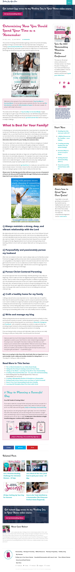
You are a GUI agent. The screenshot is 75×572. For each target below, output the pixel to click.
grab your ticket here (62, 74)
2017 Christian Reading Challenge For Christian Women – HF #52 (12, 475)
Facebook (8, 324)
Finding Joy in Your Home (28, 569)
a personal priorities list (14, 46)
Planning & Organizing (51, 551)
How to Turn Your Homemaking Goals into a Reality (22, 382)
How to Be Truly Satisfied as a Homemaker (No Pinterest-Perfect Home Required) (37, 497)
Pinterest (36, 322)
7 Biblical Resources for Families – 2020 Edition (64, 138)
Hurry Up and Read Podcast (23, 560)
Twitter (26, 565)
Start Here (18, 563)
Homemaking (18, 551)
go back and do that (32, 117)
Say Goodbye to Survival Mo (30, 112)
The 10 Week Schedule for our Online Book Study (21, 367)
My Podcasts (19, 554)
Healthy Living (62, 551)
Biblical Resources (40, 551)
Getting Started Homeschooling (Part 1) (63, 159)
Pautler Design (48, 569)
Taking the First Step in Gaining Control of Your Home (22, 369)
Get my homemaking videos (12, 14)
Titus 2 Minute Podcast (64, 557)
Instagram (43, 322)
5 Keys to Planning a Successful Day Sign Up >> (25, 437)
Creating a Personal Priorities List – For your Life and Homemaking (26, 373)
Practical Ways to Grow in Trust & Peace (63, 152)
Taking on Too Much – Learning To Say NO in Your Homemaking (25, 371)
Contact (48, 565)
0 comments (26, 39)
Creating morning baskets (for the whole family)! (63, 145)
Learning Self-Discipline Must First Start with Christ (22, 384)
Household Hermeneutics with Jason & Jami (45, 557)
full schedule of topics (25, 105)
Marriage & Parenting (29, 551)
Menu (69, 2)
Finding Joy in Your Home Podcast (24, 557)
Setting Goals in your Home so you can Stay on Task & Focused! (25, 380)
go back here (25, 165)
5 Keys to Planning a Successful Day (35, 407)
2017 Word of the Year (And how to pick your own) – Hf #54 (36, 475)
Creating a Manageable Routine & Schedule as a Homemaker (24, 378)
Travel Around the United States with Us (63, 167)
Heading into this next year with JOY (64, 132)
